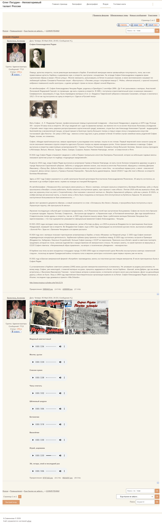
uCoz (29, 521)
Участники (152, 15)
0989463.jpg (48, 289)
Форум (5, 31)
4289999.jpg (68, 289)
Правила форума (101, 15)
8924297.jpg (68, 478)
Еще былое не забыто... (34, 31)
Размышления (16, 31)
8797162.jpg (48, 478)
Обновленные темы (119, 15)
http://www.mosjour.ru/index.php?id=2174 (46, 283)
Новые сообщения (138, 15)
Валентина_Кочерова (16, 41)
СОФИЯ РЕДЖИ (52, 31)
